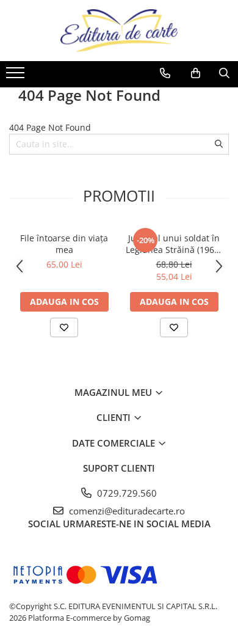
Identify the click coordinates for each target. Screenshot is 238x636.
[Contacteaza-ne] (165, 73)
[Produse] (16, 76)
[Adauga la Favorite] (64, 327)
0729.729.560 (126, 493)
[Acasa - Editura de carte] (119, 30)
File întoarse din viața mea (64, 243)
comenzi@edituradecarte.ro (126, 511)
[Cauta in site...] (224, 73)
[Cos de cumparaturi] (195, 73)
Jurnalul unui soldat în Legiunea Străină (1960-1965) (174, 243)
